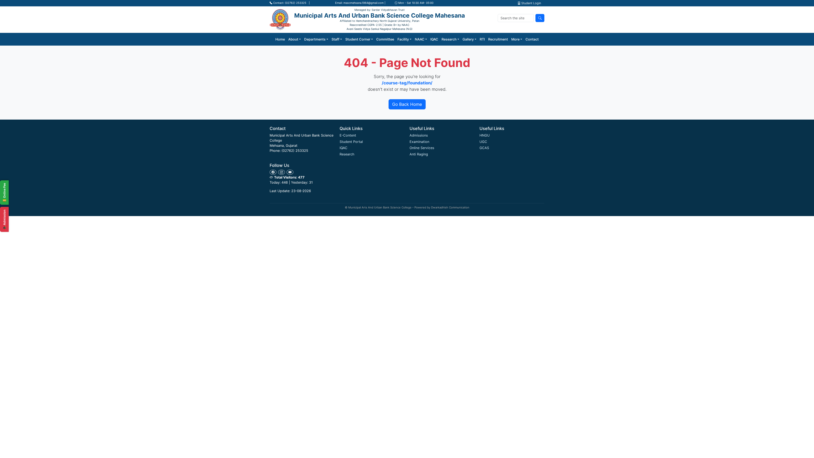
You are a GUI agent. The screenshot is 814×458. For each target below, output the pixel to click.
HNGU (484, 135)
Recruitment (498, 39)
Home (280, 39)
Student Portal (351, 142)
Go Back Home (407, 104)
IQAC (434, 39)
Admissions (419, 135)
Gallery (468, 39)
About (293, 39)
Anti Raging (419, 154)
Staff (335, 39)
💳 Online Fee (4, 192)
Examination (419, 142)
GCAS (484, 148)
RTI (482, 39)
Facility (403, 39)
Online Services (422, 148)
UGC (483, 142)
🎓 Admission (4, 219)
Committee (385, 39)
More (515, 39)
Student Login (530, 3)
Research (449, 39)
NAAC (419, 39)
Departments (315, 39)
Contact (532, 39)
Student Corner (357, 39)
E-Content (348, 135)
